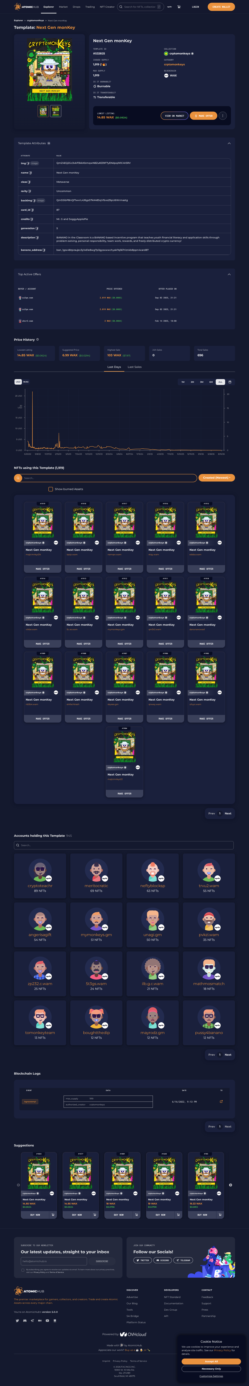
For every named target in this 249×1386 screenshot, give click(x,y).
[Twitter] (17, 1320)
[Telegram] (32, 1320)
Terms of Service (57, 1272)
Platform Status (136, 1322)
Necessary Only (211, 1368)
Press (205, 1309)
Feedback (207, 1297)
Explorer (48, 6)
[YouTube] (47, 1320)
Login (195, 6)
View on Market (174, 115)
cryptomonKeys (35, 20)
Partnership (209, 1316)
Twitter (145, 1260)
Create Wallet (221, 6)
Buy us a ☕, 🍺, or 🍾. (138, 1350)
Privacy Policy (39, 1272)
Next (228, 813)
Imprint (106, 1361)
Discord (164, 1260)
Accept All (211, 1361)
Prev (211, 813)
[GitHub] (55, 1320)
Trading (90, 6)
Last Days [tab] (114, 367)
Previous (18, 1185)
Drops (76, 6)
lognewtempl (30, 1102)
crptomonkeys (180, 53)
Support (206, 1303)
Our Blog (132, 1303)
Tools (130, 1309)
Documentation (173, 1303)
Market (63, 6)
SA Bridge (133, 1316)
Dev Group (170, 1309)
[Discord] (24, 1320)
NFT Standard (172, 1297)
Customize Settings (211, 1376)
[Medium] (39, 1320)
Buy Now (35, 1214)
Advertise (132, 1297)
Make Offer (206, 115)
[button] (223, 116)
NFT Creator (107, 6)
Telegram (185, 1260)
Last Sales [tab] (135, 367)
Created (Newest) (215, 477)
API (166, 1316)
